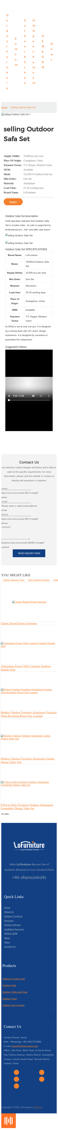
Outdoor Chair (9, 998)
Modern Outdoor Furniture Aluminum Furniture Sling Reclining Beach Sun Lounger (29, 714)
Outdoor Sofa (9, 985)
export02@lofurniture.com (24, 1046)
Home (4, 107)
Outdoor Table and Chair (15, 992)
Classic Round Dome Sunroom (19, 623)
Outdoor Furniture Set (13, 979)
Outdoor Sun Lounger (13, 1005)
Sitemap (38, 1107)
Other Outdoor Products (39, 580)
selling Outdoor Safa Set (23, 107)
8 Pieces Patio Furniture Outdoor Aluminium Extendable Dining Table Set (27, 806)
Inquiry (13, 201)
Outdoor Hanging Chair (13, 580)
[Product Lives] (8, 1127)
